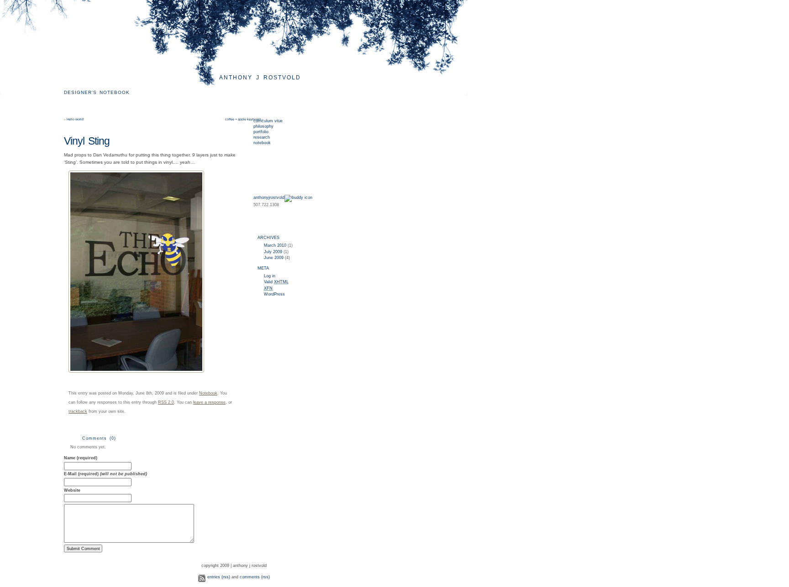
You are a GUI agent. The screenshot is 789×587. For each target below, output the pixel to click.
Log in (269, 276)
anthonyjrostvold (268, 197)
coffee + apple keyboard (243, 119)
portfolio (260, 132)
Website (72, 490)
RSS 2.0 (166, 402)
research (261, 137)
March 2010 (275, 245)
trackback (77, 411)
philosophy (263, 126)
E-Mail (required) (105, 474)
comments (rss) (255, 577)
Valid (276, 282)
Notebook (208, 393)
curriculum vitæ (268, 121)
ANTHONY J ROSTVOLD (260, 77)
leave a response (209, 402)
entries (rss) (218, 577)
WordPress (274, 294)
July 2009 (273, 251)
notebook (262, 142)
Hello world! (75, 119)
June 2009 (274, 257)
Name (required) (80, 458)
